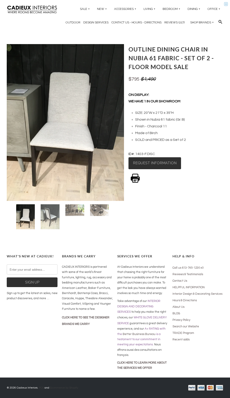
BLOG (176, 313)
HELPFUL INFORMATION (188, 287)
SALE (85, 9)
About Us (178, 306)
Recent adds (181, 339)
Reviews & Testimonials (187, 274)
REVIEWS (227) (174, 22)
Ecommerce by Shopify (64, 387)
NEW (102, 9)
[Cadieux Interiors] (32, 10)
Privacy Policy (181, 320)
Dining (194, 9)
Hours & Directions (184, 300)
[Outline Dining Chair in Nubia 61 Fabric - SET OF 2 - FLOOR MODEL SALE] (65, 122)
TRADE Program (183, 333)
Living (149, 9)
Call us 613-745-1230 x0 (187, 267)
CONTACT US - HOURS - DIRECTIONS (136, 22)
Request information (155, 163)
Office (214, 9)
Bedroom (171, 9)
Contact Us (179, 280)
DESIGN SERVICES (95, 22)
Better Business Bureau (139, 334)
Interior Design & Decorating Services (197, 293)
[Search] (220, 23)
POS (41, 387)
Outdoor (73, 22)
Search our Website (185, 326)
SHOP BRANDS (202, 22)
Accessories (125, 9)
